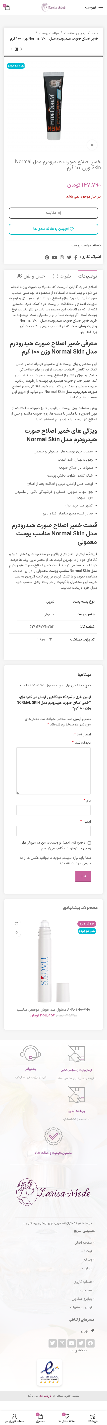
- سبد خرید (87, 1290)
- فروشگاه (88, 1251)
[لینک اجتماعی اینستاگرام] (61, 257)
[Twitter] (81, 1343)
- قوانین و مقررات (82, 1307)
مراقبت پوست (48, 33)
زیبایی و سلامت (75, 33)
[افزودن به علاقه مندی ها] (16, 924)
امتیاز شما (82, 734)
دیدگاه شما (81, 743)
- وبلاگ (89, 1259)
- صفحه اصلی (84, 1242)
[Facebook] (90, 1343)
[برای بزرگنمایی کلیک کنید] (92, 145)
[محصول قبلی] (21, 49)
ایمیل (85, 822)
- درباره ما (88, 1268)
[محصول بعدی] (11, 49)
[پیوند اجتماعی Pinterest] (47, 257)
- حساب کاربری (84, 1281)
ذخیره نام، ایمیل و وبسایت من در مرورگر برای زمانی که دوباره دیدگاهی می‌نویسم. (55, 845)
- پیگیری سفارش (83, 1298)
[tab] (87, 276)
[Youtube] (71, 1343)
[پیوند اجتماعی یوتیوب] (54, 257)
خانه (94, 33)
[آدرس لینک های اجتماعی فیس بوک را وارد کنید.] (76, 257)
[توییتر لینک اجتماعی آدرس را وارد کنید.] (69, 257)
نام (87, 801)
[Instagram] (62, 1343)
